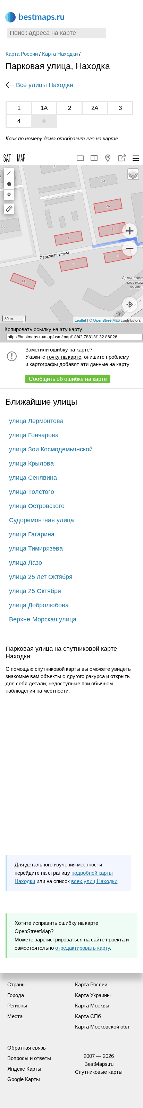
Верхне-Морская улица (42, 619)
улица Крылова (31, 463)
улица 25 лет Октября (41, 576)
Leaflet (80, 320)
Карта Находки (60, 54)
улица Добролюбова (39, 605)
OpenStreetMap (106, 320)
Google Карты (23, 1079)
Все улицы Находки (44, 85)
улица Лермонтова (36, 420)
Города (15, 995)
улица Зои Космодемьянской (51, 449)
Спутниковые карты (99, 1072)
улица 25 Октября (35, 591)
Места (15, 1016)
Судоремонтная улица (41, 520)
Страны (16, 984)
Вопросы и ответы (29, 1058)
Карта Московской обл (102, 1027)
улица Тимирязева (36, 548)
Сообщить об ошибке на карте (68, 379)
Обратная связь (26, 1048)
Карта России (22, 54)
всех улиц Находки (94, 881)
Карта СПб (88, 1016)
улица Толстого (31, 491)
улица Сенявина (33, 477)
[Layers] (133, 174)
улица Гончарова (34, 435)
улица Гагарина (31, 534)
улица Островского (37, 506)
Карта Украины (93, 995)
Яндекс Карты (24, 1069)
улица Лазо (25, 562)
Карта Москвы (92, 1005)
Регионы (17, 1005)
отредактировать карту (82, 948)
